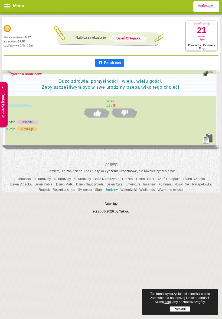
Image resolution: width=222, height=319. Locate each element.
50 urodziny (82, 179)
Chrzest (127, 179)
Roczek (44, 190)
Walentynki (128, 190)
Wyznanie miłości (170, 190)
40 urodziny (62, 179)
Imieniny (149, 184)
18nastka (24, 179)
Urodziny (111, 190)
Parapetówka (202, 184)
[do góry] (111, 164)
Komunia (165, 184)
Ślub (98, 190)
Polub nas (112, 63)
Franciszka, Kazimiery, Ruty (202, 47)
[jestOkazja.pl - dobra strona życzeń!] (206, 6)
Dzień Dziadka (194, 179)
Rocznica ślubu (64, 190)
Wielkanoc (147, 190)
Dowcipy (111, 204)
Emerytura (133, 184)
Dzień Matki (64, 184)
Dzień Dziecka (21, 184)
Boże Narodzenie (106, 179)
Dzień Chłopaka (169, 179)
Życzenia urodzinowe (26, 74)
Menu (18, 6)
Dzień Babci (145, 179)
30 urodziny (42, 179)
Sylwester (85, 190)
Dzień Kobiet (43, 184)
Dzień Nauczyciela (90, 184)
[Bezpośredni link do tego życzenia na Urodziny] (206, 74)
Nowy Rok (182, 184)
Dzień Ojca (114, 184)
